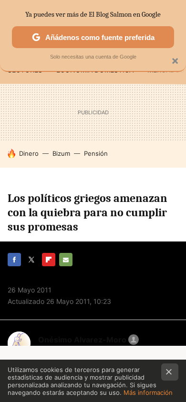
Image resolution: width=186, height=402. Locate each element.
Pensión (96, 153)
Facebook (14, 259)
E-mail (65, 259)
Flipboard (48, 259)
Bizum (61, 153)
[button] (87, 339)
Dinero (29, 153)
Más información (148, 392)
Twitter (31, 259)
